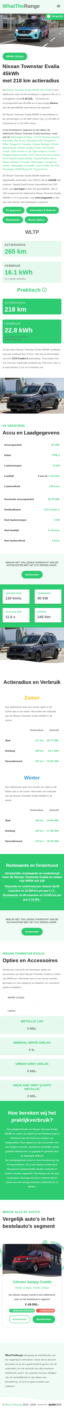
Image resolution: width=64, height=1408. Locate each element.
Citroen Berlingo (41, 144)
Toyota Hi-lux (41, 169)
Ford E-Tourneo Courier (47, 137)
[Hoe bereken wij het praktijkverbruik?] (44, 290)
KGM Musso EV (24, 169)
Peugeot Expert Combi (15, 154)
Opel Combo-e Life (22, 151)
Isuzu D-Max (43, 165)
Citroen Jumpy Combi (30, 147)
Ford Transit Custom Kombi (18, 158)
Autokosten (32, 574)
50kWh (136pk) (23, 1287)
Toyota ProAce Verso (45, 158)
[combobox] (22, 997)
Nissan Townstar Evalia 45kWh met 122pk (29, 89)
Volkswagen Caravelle (23, 165)
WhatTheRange (13, 1404)
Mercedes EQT (35, 140)
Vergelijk (57, 16)
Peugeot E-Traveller (21, 144)
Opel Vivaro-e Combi (44, 151)
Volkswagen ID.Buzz (22, 137)
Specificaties (43, 1319)
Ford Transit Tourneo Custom (44, 154)
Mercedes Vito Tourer (15, 140)
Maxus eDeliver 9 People (17, 161)
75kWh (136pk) (41, 1287)
